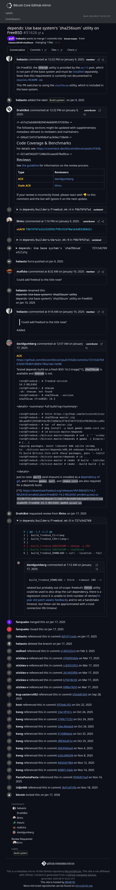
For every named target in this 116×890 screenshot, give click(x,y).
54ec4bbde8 (65, 726)
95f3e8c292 (64, 704)
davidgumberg (64, 179)
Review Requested (21, 839)
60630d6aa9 (65, 748)
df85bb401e (65, 741)
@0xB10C (70, 882)
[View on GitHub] (40, 32)
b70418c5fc (70, 680)
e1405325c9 (68, 651)
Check (71, 50)
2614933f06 (70, 672)
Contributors (12, 19)
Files (55, 50)
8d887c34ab (65, 770)
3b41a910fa (69, 787)
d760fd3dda (70, 658)
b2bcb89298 (65, 755)
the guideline (30, 165)
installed (78, 71)
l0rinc (58, 185)
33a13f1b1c (65, 712)
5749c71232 (65, 719)
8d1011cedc (69, 636)
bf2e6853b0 (79, 694)
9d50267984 (65, 762)
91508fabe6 (65, 733)
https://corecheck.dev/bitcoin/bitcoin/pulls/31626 (68, 148)
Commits (36, 50)
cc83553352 (70, 665)
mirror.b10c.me (84, 885)
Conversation (17, 50)
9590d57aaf (80, 777)
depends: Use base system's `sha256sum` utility (49, 250)
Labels (9, 13)
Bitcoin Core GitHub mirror (32, 5)
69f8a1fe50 (70, 687)
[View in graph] (43, 32)
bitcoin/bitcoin (73, 871)
